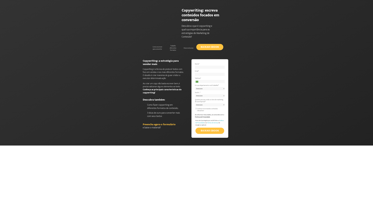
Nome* (197, 64)
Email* (197, 71)
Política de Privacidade (202, 117)
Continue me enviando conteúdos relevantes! (207, 110)
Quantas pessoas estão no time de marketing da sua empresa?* (209, 101)
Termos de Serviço (212, 123)
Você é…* (197, 93)
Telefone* (198, 78)
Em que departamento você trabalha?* (207, 85)
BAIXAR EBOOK (210, 47)
